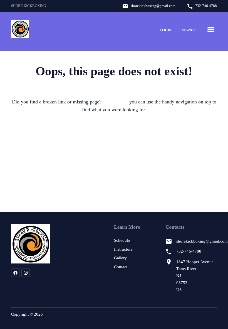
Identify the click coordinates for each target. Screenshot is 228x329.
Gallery (120, 258)
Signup (188, 30)
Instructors (123, 249)
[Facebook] (15, 272)
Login (166, 30)
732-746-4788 (206, 6)
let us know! (115, 102)
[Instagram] (25, 272)
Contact (120, 267)
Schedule (122, 240)
